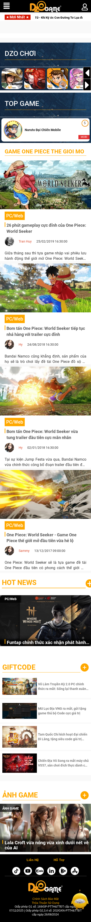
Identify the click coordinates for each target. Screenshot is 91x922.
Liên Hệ (33, 860)
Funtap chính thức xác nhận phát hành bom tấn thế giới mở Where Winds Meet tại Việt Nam (48, 643)
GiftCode (18, 667)
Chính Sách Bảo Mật (45, 898)
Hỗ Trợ (59, 860)
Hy (21, 344)
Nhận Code (63, 686)
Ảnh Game (20, 795)
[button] (87, 85)
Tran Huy (25, 241)
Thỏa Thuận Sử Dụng (45, 902)
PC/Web (11, 599)
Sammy (24, 551)
